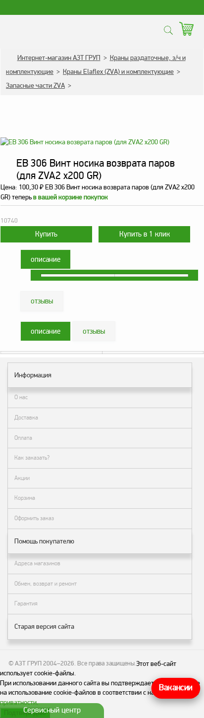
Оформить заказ (34, 518)
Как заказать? (32, 457)
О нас (21, 397)
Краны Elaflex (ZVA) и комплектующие (118, 71)
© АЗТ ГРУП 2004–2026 (41, 663)
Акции (22, 478)
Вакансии (175, 688)
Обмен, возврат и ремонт (45, 583)
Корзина (24, 497)
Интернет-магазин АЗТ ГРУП (59, 58)
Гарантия (26, 603)
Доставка (26, 417)
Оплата (23, 437)
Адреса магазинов (37, 563)
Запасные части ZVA (35, 85)
